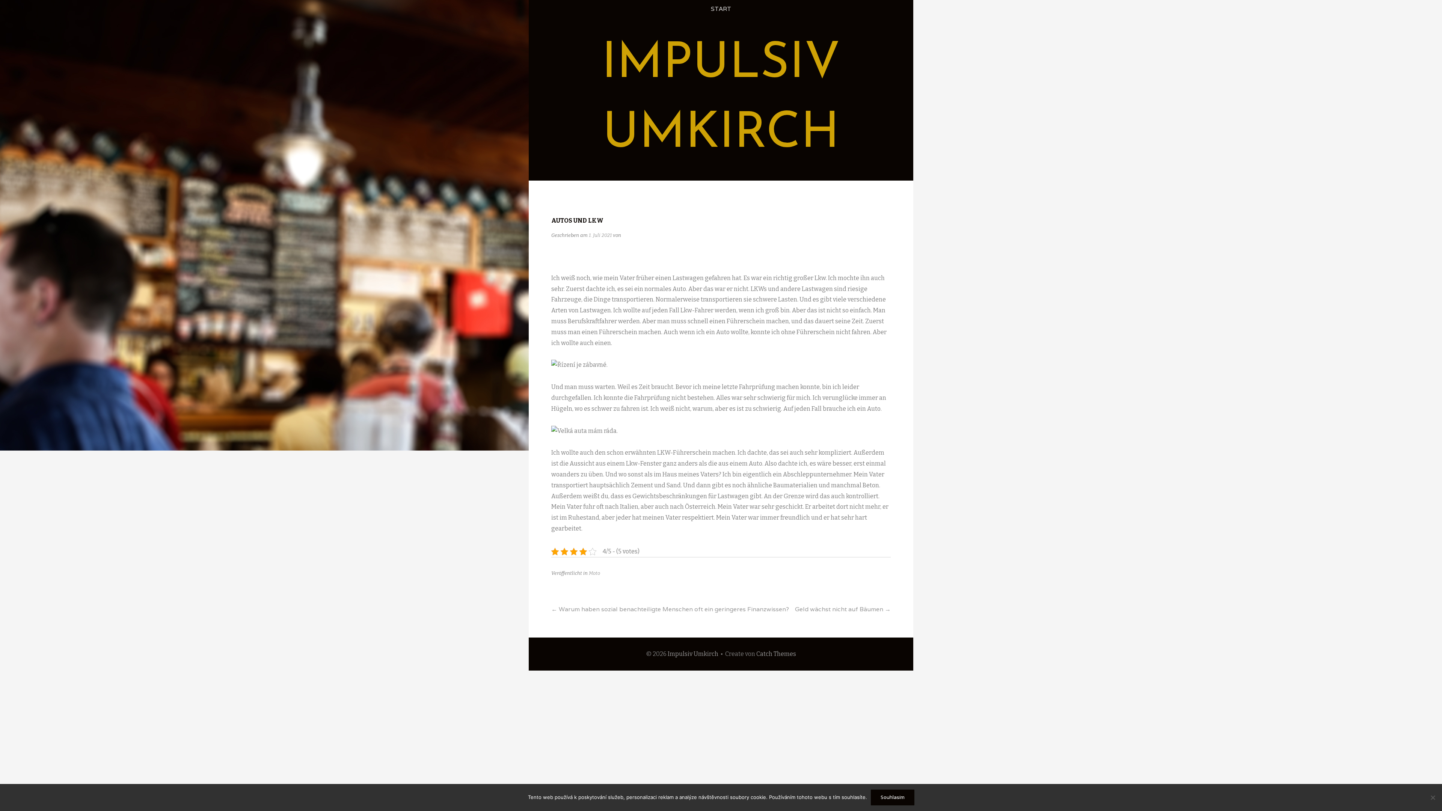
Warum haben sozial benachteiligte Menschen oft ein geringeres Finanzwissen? (670, 609)
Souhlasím (893, 797)
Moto (594, 573)
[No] (1432, 797)
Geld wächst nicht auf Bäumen (843, 609)
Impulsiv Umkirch (693, 653)
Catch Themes (776, 653)
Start (721, 9)
